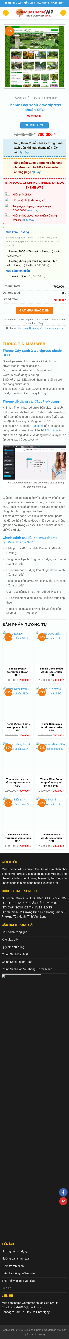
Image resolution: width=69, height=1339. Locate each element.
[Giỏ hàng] (63, 13)
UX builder (52, 430)
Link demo (36, 125)
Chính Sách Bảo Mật (15, 954)
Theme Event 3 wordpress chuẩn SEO (51, 837)
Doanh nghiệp (45, 98)
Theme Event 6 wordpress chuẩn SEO (17, 671)
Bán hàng (23, 328)
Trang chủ (21, 98)
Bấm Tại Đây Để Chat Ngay (32, 1312)
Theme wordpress (54, 328)
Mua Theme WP (20, 542)
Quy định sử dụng (13, 947)
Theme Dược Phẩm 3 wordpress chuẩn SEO (17, 727)
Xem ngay (32, 210)
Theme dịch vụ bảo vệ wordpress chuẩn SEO (17, 782)
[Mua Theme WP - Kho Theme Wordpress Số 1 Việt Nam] (34, 13)
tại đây (24, 152)
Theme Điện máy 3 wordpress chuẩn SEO (51, 727)
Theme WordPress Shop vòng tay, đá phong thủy (51, 782)
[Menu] (6, 13)
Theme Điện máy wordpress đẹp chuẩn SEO (18, 837)
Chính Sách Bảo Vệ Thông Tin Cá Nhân (27, 969)
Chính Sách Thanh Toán (17, 961)
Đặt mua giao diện (34, 310)
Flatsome (38, 425)
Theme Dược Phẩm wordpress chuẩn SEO (51, 671)
